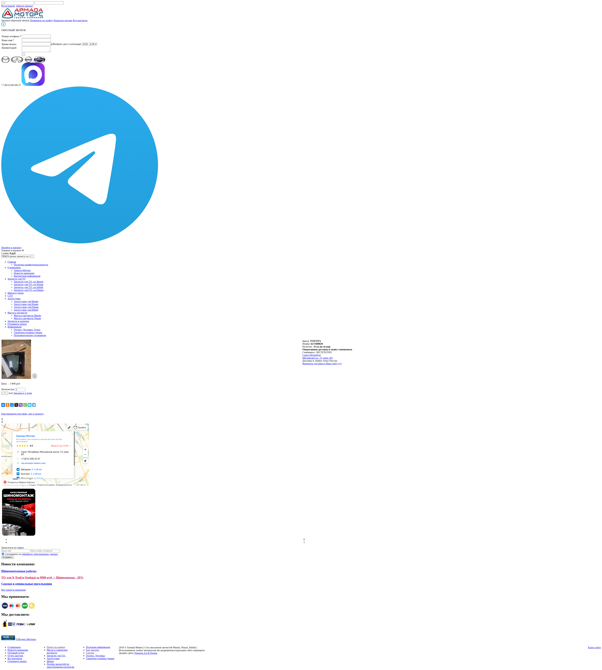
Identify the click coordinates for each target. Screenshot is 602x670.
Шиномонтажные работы (18, 571)
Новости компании (24, 273)
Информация (14, 327)
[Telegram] (34, 405)
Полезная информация (98, 647)
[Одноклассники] (7, 405)
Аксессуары (14, 298)
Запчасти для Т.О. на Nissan (28, 284)
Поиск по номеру (56, 647)
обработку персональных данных (40, 554)
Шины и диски (16, 293)
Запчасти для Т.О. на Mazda (28, 281)
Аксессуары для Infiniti (26, 310)
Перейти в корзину (11, 247)
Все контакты (80, 20)
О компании (14, 267)
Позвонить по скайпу (41, 20)
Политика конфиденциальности (31, 264)
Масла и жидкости (17, 312)
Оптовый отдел (16, 652)
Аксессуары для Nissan (26, 304)
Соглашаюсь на (31, 554)
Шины (50, 661)
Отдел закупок (15, 655)
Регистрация (8, 6)
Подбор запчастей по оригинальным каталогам (60, 665)
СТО (10, 295)
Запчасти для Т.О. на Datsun (29, 290)
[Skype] (29, 405)
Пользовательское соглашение (30, 335)
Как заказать (92, 650)
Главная (12, 262)
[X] (16, 405)
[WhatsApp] (25, 405)
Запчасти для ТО (17, 278)
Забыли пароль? (24, 6)
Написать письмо (63, 20)
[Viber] (21, 405)
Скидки (90, 652)
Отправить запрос (17, 324)
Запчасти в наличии (18, 321)
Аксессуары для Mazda (26, 301)
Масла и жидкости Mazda (27, 315)
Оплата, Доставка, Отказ (27, 329)
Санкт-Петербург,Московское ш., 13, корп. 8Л (317, 356)
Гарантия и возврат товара (28, 332)
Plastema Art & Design (146, 653)
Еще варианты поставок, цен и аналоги (22, 413)
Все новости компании (13, 590)
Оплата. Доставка (95, 655)
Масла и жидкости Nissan (27, 318)
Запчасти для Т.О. (56, 655)
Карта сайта (594, 647)
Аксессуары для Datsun (26, 307)
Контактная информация (27, 276)
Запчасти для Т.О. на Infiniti (28, 287)
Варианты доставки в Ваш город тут (322, 363)
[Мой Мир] (12, 405)
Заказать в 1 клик (22, 393)
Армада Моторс (22, 270)
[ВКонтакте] (3, 405)
